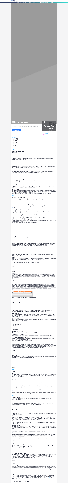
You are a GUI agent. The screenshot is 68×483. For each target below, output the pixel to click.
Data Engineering (24, 2)
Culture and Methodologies (18, 2)
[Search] (56, 1)
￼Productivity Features (15, 142)
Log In (50, 0)
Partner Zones (51, 2)
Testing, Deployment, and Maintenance (43, 2)
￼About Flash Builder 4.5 (15, 138)
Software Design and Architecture (31, 2)
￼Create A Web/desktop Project (16, 139)
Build (13, 143)
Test (13, 146)
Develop (13, 141)
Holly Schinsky (46, 133)
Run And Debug (14, 144)
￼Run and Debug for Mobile (16, 145)
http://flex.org (48, 477)
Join (52, 0)
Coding (37, 2)
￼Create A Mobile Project (15, 140)
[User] (53, 1)
